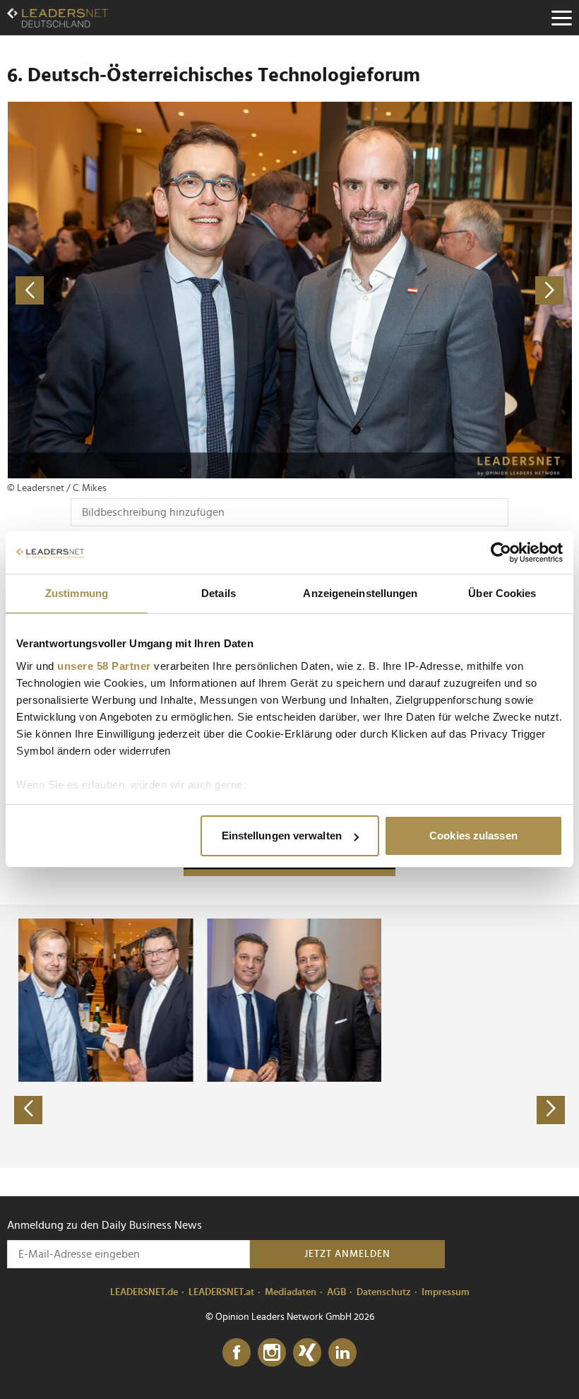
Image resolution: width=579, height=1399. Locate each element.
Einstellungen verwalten (282, 836)
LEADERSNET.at (221, 1292)
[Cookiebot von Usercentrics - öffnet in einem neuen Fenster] (501, 552)
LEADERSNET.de (144, 1292)
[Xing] (307, 1353)
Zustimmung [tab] (76, 593)
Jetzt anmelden (347, 1254)
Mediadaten (290, 1292)
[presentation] (28, 1110)
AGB (336, 1292)
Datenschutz (384, 1292)
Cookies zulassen (473, 836)
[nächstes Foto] (431, 290)
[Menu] (561, 17)
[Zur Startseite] (57, 17)
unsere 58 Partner (104, 666)
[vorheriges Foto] (148, 290)
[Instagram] (272, 1353)
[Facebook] (236, 1353)
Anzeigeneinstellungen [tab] (360, 593)
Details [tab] (218, 593)
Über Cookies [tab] (502, 593)
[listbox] (289, 1036)
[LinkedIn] (342, 1353)
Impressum (446, 1292)
